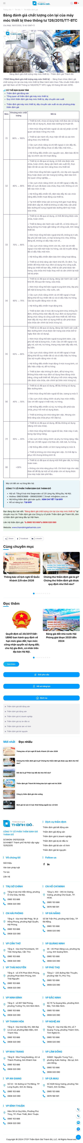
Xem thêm (11, 664)
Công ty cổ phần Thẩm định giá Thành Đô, (55, 514)
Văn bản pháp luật (11, 867)
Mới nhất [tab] (9, 741)
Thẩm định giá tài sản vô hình (56, 845)
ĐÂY (30, 502)
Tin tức (6, 872)
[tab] (34, 593)
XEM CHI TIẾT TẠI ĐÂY (52, 499)
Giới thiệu (7, 863)
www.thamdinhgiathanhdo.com (26, 527)
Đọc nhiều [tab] (25, 741)
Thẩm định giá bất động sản (56, 827)
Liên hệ (6, 876)
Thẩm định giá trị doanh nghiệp (57, 836)
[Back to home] (41, 3)
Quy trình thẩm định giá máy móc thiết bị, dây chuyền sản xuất (35, 99)
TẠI (26, 502)
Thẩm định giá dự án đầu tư (55, 841)
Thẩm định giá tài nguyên (54, 850)
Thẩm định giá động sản (18, 93)
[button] (4, 3)
